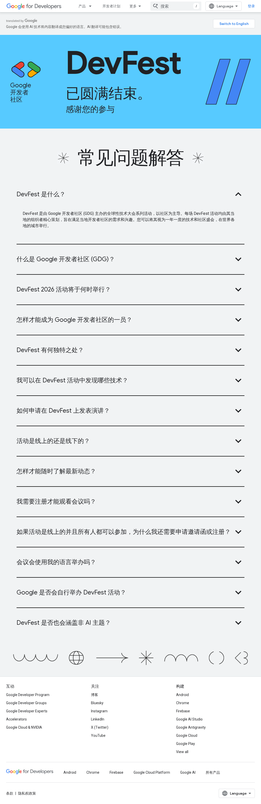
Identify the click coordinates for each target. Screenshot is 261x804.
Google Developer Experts (26, 711)
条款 (9, 793)
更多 (133, 6)
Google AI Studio (189, 719)
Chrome (182, 703)
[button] (130, 194)
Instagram (99, 711)
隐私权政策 (27, 793)
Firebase (183, 711)
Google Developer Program (27, 695)
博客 (94, 695)
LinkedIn (97, 719)
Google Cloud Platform (152, 772)
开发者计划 (111, 6)
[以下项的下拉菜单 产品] (92, 6)
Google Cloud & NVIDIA (24, 727)
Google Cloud (186, 735)
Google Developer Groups (26, 703)
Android (182, 695)
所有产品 (213, 772)
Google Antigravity (191, 727)
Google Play (185, 744)
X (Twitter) (99, 727)
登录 (251, 6)
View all (182, 752)
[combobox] (175, 6)
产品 (82, 6)
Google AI (187, 772)
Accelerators (16, 719)
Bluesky (97, 703)
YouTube (98, 735)
